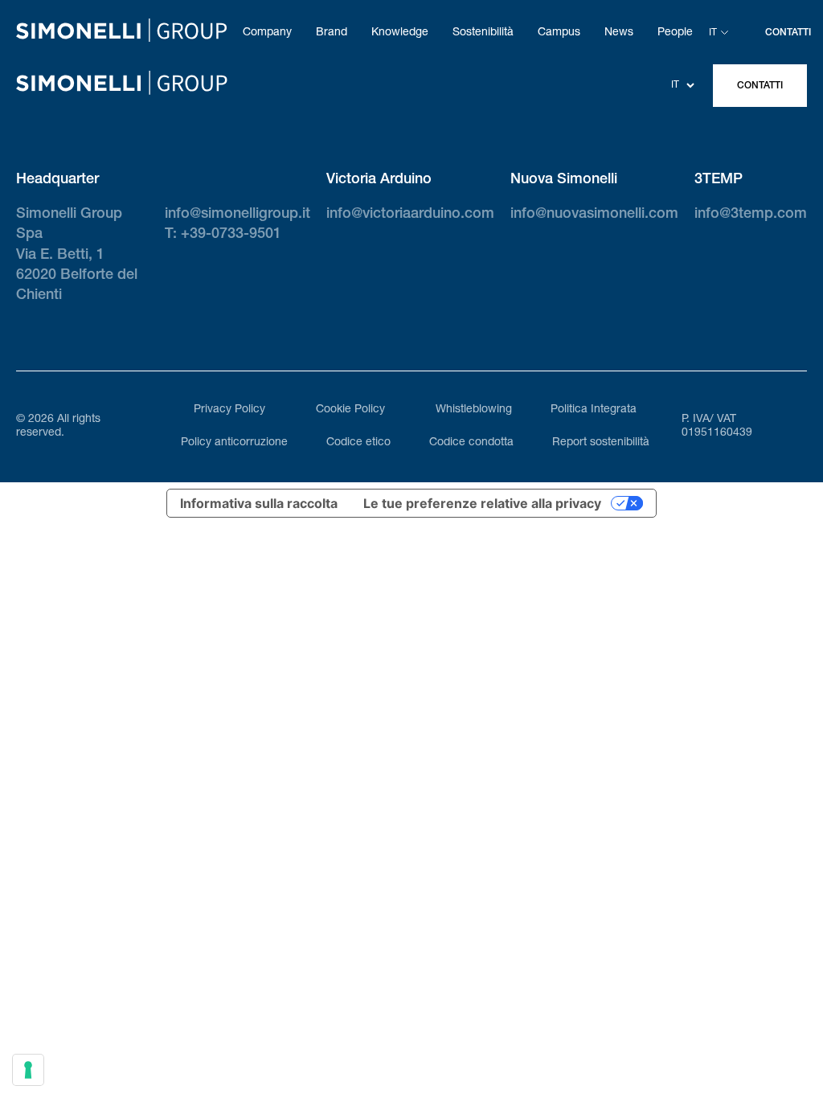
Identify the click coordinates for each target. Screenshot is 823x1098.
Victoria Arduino (379, 180)
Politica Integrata (594, 410)
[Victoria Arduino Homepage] (121, 33)
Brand (331, 33)
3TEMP (718, 180)
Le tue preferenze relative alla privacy (482, 503)
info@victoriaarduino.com (410, 214)
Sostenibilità (483, 33)
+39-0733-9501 (231, 234)
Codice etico (358, 443)
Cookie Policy (350, 410)
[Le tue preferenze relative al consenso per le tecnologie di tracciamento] (28, 1070)
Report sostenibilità (600, 443)
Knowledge (399, 33)
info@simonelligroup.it (237, 214)
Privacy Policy (229, 410)
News (618, 33)
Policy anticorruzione (234, 443)
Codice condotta (471, 443)
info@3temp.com (750, 214)
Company (267, 33)
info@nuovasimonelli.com (594, 214)
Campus (559, 33)
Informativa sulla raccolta (259, 503)
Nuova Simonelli (563, 180)
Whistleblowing (474, 410)
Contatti (760, 86)
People (675, 33)
